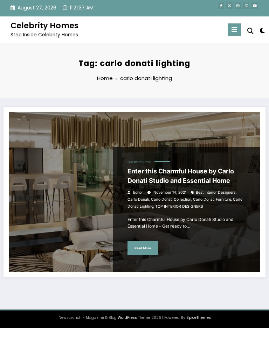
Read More (142, 248)
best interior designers (216, 192)
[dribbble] (238, 5)
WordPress (127, 317)
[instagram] (246, 5)
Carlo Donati (138, 199)
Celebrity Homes (44, 25)
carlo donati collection (171, 199)
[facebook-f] (221, 5)
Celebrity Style (139, 162)
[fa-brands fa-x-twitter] (229, 5)
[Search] (250, 31)
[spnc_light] (262, 30)
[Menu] (234, 29)
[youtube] (254, 5)
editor (138, 192)
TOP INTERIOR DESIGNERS (179, 206)
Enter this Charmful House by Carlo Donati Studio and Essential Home (180, 175)
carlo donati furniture (212, 199)
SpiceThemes (198, 317)
